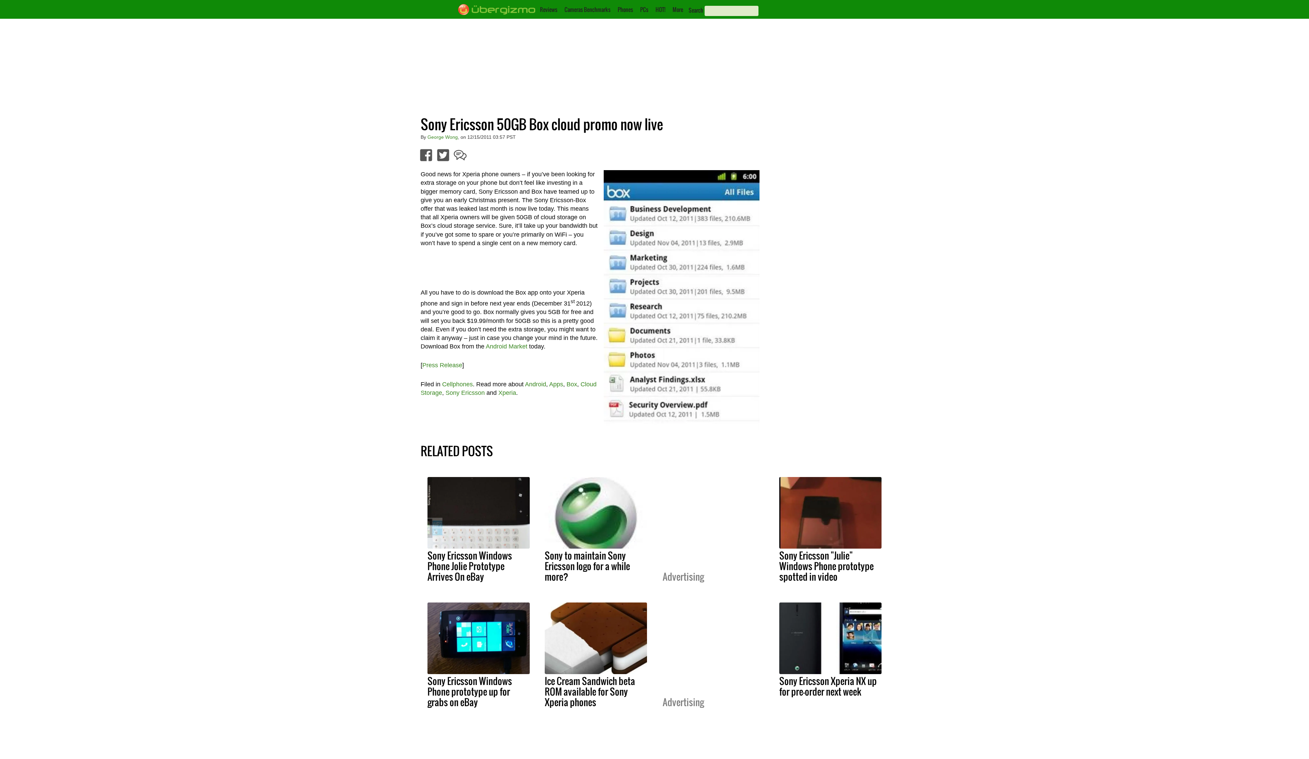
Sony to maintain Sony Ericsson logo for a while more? (587, 566)
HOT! (660, 9)
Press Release (442, 365)
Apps (556, 384)
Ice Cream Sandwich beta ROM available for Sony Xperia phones (590, 691)
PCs (644, 9)
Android (535, 384)
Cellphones (457, 384)
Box (572, 384)
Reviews (548, 9)
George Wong (442, 137)
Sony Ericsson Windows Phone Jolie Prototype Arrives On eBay (469, 566)
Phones (625, 9)
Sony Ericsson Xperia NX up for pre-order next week (828, 686)
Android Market (506, 346)
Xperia (507, 392)
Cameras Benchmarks (588, 9)
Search (696, 10)
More (678, 9)
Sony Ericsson (465, 392)
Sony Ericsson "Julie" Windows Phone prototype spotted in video (826, 566)
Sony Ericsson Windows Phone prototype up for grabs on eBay (469, 691)
